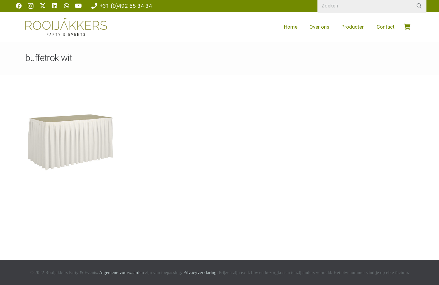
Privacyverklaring (200, 272)
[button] (334, 27)
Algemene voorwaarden (121, 272)
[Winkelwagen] (407, 27)
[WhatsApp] (67, 6)
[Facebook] (19, 6)
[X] (43, 6)
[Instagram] (31, 6)
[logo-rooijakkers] (66, 27)
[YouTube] (79, 6)
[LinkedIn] (55, 6)
